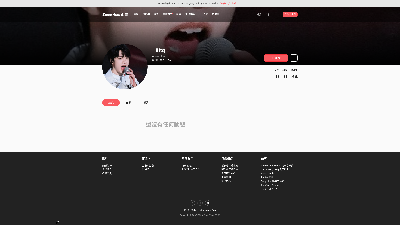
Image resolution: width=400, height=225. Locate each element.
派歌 (205, 14)
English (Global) (228, 3)
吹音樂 (215, 14)
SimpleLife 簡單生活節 (272, 181)
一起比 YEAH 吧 (269, 189)
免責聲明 (226, 177)
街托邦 (145, 169)
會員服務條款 (228, 173)
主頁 (111, 102)
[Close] (396, 3)
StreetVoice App (208, 210)
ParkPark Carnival (270, 185)
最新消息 (107, 169)
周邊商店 (167, 14)
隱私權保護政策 (229, 165)
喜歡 (128, 102)
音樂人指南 (148, 165)
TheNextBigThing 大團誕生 (275, 169)
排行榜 (146, 14)
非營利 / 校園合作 (191, 169)
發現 (136, 14)
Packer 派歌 (267, 177)
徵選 (178, 14)
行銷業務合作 (189, 165)
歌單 (156, 14)
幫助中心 (226, 181)
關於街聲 (107, 165)
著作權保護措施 (229, 169)
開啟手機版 (190, 210)
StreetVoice (115, 14)
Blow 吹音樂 (267, 173)
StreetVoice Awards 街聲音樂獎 (277, 165)
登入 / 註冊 (290, 14)
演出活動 (190, 14)
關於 (146, 102)
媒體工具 (107, 173)
